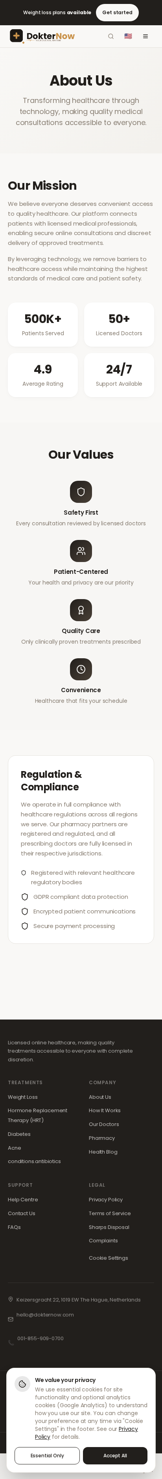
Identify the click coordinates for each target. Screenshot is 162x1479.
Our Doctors (104, 1124)
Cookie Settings (108, 1258)
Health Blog (103, 1152)
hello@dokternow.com (45, 1314)
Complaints (103, 1240)
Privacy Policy (106, 1199)
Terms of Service (110, 1213)
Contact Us (21, 1213)
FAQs (14, 1227)
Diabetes (19, 1134)
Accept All (115, 1455)
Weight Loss (22, 1097)
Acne (14, 1148)
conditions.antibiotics (34, 1161)
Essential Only (47, 1455)
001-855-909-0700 (40, 1338)
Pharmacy (102, 1138)
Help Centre (23, 1199)
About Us (100, 1097)
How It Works (105, 1110)
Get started (117, 12)
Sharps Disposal (109, 1227)
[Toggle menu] (145, 36)
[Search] (111, 36)
